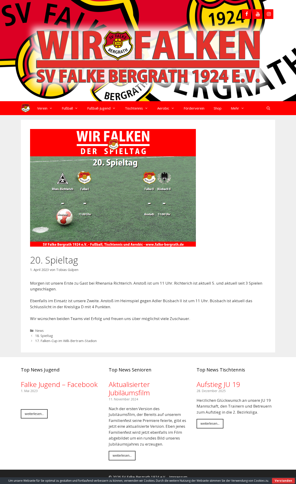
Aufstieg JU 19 (218, 384)
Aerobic (163, 108)
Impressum (178, 477)
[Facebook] (246, 14)
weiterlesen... (34, 414)
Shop (218, 108)
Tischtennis (134, 108)
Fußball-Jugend (99, 108)
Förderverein (194, 108)
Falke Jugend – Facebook (59, 384)
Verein (42, 108)
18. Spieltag (44, 335)
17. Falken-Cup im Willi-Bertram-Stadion (66, 341)
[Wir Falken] (25, 108)
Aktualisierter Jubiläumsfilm (129, 388)
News (39, 330)
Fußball (67, 108)
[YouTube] (257, 14)
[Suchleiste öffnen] (268, 108)
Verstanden (283, 481)
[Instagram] (268, 14)
